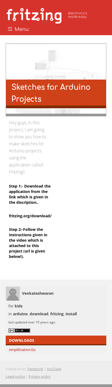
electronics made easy (77, 15)
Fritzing (47, 15)
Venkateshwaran (38, 293)
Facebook (35, 368)
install (71, 313)
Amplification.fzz (22, 349)
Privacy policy (40, 376)
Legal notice (15, 376)
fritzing (57, 313)
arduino (20, 313)
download (39, 313)
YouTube (54, 368)
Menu (21, 29)
